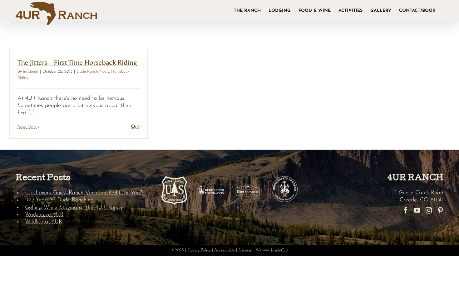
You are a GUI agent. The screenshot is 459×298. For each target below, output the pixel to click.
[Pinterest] (440, 210)
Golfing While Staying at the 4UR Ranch (73, 207)
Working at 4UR (44, 215)
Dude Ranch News (92, 72)
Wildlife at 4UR (43, 222)
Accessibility (224, 250)
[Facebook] (405, 210)
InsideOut (279, 250)
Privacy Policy (199, 250)
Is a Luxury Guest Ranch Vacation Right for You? (83, 193)
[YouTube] (417, 210)
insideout (30, 72)
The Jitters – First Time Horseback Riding (76, 62)
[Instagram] (429, 210)
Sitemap (245, 250)
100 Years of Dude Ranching (59, 200)
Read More (27, 127)
